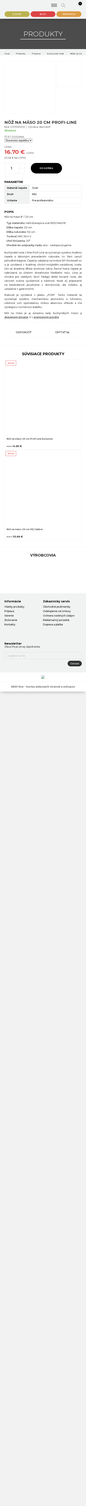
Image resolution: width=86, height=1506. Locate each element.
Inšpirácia (68, 14)
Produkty (20, 53)
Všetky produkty (14, 606)
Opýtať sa (62, 332)
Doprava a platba (53, 624)
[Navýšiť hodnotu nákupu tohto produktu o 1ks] (22, 165)
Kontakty (9, 624)
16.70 (11, 151)
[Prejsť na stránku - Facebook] (7, 632)
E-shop (17, 14)
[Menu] (54, 5)
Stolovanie (10, 620)
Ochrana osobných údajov (59, 615)
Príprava (36, 53)
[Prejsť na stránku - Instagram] (14, 632)
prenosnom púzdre (46, 317)
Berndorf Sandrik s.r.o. (16, 5)
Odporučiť (23, 332)
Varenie (9, 615)
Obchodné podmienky (56, 606)
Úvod (7, 53)
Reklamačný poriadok (56, 620)
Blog (43, 14)
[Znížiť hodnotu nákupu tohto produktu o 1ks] (22, 171)
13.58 (8, 157)
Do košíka (46, 168)
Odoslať (74, 663)
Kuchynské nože (55, 53)
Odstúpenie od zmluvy (57, 611)
